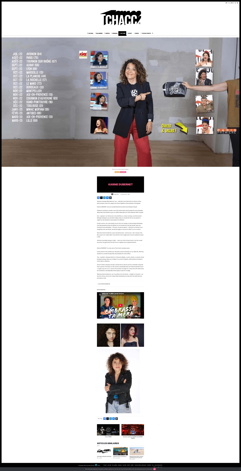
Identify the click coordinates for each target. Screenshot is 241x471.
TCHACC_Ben (116, 194)
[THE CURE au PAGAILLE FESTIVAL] (104, 451)
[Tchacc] (120, 18)
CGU (153, 465)
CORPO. (137, 33)
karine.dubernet (101, 289)
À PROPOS (149, 465)
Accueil (114, 169)
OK (154, 469)
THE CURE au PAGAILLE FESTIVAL (104, 456)
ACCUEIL (90, 33)
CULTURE (122, 33)
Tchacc (98, 465)
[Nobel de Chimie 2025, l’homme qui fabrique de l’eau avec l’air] (137, 451)
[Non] (239, 469)
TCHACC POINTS (146, 33)
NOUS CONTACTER (158, 465)
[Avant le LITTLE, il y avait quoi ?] (120, 451)
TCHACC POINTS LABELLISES (140, 465)
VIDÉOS (107, 33)
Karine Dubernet (105, 284)
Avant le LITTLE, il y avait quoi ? (120, 456)
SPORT (130, 33)
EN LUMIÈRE (99, 33)
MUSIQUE (114, 33)
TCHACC (105, 465)
